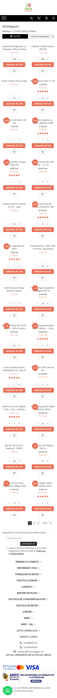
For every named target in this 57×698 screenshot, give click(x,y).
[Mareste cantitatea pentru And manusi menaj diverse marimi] (19, 303)
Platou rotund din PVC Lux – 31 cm (43, 163)
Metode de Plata (27, 592)
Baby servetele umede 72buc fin (14, 163)
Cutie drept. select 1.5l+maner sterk (42, 484)
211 (45, 523)
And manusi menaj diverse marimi (14, 289)
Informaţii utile (27, 567)
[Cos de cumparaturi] (46, 18)
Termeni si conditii (27, 561)
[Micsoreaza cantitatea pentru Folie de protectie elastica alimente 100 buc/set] (37, 224)
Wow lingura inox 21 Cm (42, 80)
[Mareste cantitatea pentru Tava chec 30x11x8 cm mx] (47, 384)
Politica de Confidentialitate (27, 599)
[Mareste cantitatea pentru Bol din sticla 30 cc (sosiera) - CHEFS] (19, 461)
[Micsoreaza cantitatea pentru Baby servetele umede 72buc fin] (9, 182)
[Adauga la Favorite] (14, 71)
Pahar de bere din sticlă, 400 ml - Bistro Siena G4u (14, 327)
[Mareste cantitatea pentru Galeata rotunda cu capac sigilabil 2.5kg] (47, 140)
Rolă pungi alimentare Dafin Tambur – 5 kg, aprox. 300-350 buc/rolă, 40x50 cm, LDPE (42, 327)
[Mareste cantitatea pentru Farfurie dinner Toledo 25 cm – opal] (19, 224)
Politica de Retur (27, 605)
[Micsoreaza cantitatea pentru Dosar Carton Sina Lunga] (9, 98)
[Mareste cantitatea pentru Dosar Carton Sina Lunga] (19, 98)
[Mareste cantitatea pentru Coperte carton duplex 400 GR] (47, 59)
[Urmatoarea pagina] (50, 523)
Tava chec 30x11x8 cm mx (42, 369)
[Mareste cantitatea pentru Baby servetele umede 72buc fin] (19, 182)
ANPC (27, 618)
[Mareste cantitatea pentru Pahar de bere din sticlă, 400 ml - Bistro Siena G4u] (19, 345)
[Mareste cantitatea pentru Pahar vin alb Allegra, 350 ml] (47, 461)
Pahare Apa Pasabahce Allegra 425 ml (42, 289)
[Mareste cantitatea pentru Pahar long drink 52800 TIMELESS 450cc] (47, 423)
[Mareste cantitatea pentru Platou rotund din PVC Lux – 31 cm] (47, 182)
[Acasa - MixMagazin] (28, 7)
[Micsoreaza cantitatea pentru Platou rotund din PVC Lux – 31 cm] (37, 182)
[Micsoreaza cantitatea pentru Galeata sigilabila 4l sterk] (9, 266)
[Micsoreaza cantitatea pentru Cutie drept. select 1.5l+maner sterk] (37, 503)
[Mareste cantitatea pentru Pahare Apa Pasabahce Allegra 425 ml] (47, 303)
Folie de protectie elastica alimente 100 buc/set (43, 205)
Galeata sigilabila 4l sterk (14, 247)
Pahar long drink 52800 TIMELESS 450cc (43, 408)
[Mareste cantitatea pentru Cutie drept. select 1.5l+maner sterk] (47, 503)
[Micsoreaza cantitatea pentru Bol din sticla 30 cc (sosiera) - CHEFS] (9, 461)
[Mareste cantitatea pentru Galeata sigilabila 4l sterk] (19, 266)
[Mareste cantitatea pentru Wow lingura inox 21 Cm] (47, 98)
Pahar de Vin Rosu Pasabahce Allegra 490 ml (14, 484)
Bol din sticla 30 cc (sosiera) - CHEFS (14, 447)
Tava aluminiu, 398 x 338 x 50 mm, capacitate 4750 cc (42, 247)
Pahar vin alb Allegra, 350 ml (43, 447)
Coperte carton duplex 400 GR (42, 48)
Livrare (27, 611)
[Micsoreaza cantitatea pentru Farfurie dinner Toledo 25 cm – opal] (9, 224)
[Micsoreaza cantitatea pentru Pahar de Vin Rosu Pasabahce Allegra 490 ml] (9, 503)
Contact (27, 586)
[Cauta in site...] (53, 18)
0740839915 (30, 642)
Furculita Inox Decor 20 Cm (14, 121)
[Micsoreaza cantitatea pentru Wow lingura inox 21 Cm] (37, 98)
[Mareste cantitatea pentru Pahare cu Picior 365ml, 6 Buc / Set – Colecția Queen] (19, 423)
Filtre (16, 36)
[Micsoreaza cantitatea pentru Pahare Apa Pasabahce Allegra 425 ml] (37, 303)
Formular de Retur (27, 574)
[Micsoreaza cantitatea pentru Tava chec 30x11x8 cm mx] (37, 384)
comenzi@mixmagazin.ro (30, 651)
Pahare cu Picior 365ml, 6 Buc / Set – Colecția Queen (14, 408)
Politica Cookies (27, 580)
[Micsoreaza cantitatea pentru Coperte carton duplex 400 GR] (37, 59)
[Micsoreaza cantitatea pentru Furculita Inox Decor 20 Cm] (9, 140)
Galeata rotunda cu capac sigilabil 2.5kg (43, 121)
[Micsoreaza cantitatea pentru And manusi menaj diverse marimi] (9, 303)
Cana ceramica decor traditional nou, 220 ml (14, 369)
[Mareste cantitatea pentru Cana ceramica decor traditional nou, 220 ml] (19, 384)
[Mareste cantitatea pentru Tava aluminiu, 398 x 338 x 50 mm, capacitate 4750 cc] (47, 266)
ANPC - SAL (27, 624)
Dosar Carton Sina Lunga (14, 80)
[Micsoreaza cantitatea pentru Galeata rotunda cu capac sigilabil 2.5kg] (37, 140)
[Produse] (4, 19)
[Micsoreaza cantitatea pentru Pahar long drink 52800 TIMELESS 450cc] (37, 423)
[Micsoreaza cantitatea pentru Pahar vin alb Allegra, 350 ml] (37, 461)
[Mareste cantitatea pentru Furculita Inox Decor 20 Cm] (19, 140)
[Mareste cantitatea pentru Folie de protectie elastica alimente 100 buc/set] (47, 224)
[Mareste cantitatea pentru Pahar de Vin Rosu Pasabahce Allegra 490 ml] (19, 503)
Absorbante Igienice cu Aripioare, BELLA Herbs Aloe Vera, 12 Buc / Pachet (14, 48)
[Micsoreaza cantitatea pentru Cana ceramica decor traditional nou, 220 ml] (9, 384)
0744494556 (30, 647)
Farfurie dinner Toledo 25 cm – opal (14, 205)
